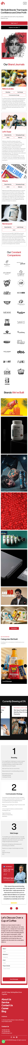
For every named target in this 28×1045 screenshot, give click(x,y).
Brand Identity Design (7, 773)
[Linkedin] (17, 1037)
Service (5, 1002)
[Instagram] (11, 1037)
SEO (3, 854)
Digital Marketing (6, 813)
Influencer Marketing (7, 814)
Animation (4, 816)
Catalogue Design (6, 777)
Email (4, 960)
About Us (6, 999)
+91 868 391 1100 (6, 1030)
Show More (14, 628)
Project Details (6, 966)
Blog (4, 1011)
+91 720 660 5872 (6, 1031)
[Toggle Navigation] (25, 3)
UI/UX (3, 851)
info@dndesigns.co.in (7, 1033)
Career (5, 1008)
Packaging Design (6, 775)
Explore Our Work (13, 27)
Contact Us (7, 1005)
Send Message (14, 979)
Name (4, 948)
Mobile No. (6, 954)
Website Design (6, 852)
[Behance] (14, 1037)
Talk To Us (13, 23)
